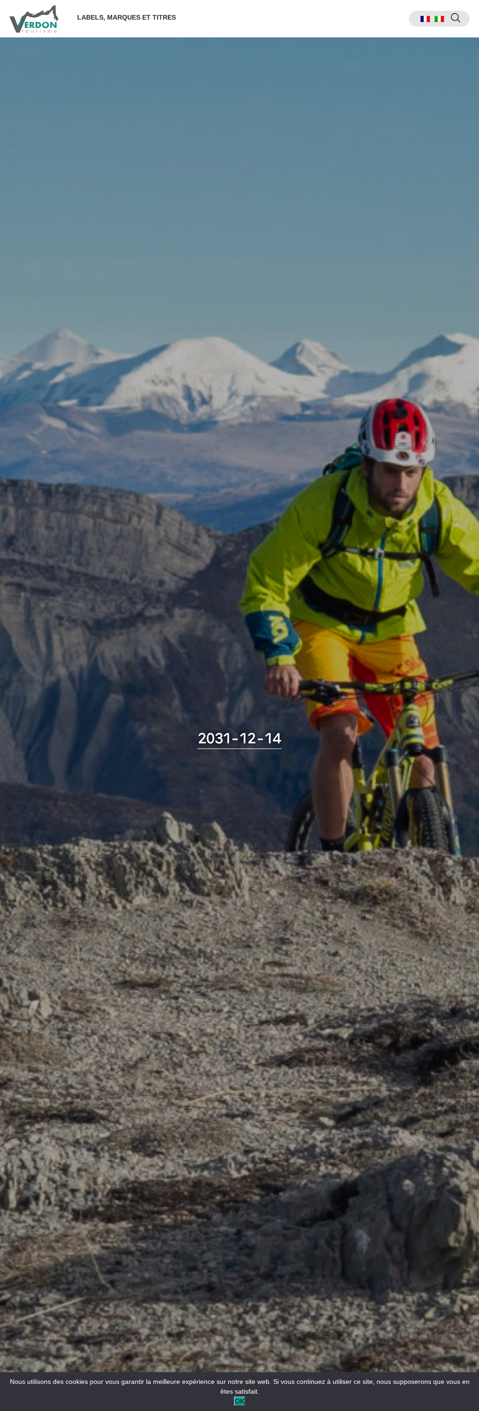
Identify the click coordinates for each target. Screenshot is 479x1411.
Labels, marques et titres (126, 17)
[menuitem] (425, 19)
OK (239, 1401)
